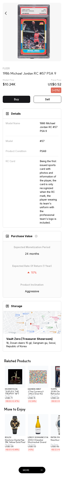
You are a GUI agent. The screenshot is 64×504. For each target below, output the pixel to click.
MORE (26, 470)
